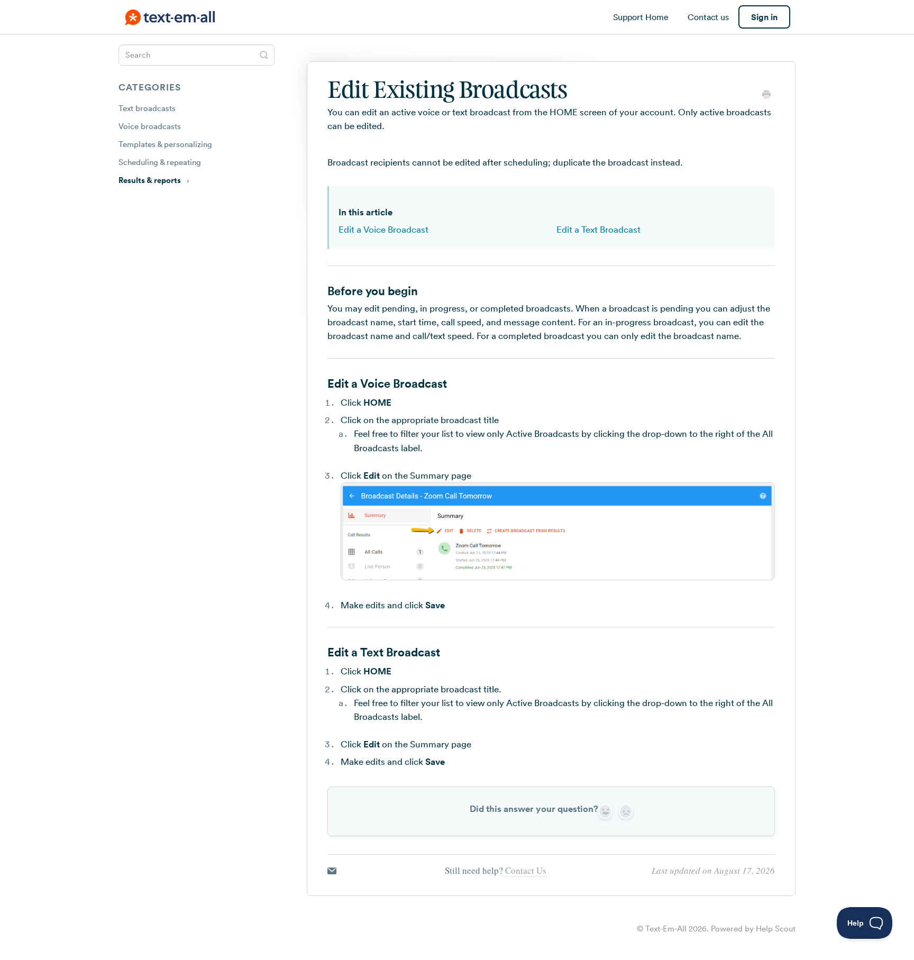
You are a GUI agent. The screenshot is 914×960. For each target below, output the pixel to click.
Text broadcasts (147, 108)
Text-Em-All (666, 929)
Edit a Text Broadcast (598, 229)
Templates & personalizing (165, 144)
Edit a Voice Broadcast (383, 229)
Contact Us (525, 870)
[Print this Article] (766, 96)
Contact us (708, 17)
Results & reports (150, 180)
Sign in (764, 17)
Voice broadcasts (149, 126)
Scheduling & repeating (159, 162)
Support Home (641, 17)
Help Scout (776, 929)
